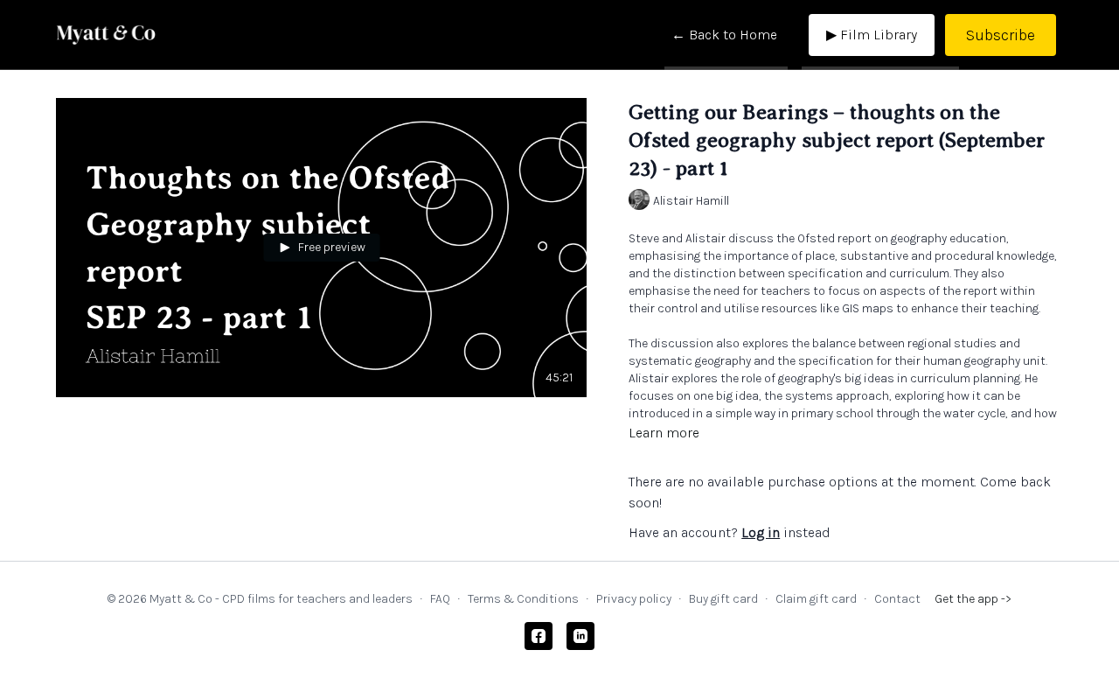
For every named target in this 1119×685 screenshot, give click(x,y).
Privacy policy (633, 598)
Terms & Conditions (523, 598)
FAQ (440, 598)
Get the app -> (973, 598)
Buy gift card (723, 598)
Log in (760, 532)
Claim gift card (816, 598)
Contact (897, 598)
